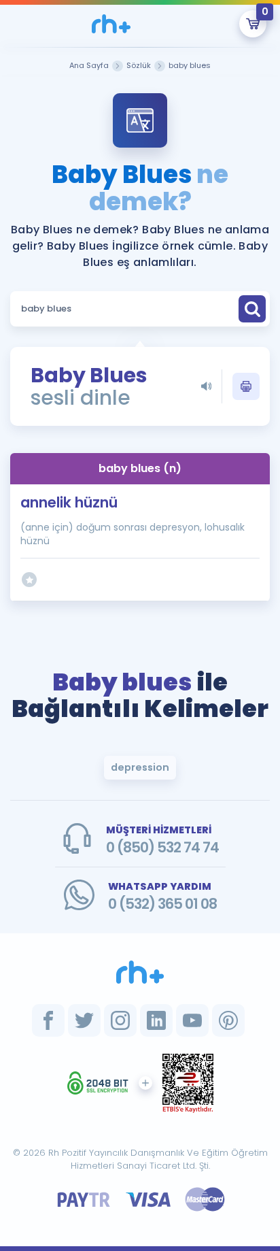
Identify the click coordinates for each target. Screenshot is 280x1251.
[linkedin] (156, 1020)
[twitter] (84, 1020)
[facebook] (48, 1020)
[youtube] (192, 1020)
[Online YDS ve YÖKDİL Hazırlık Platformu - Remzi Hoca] (140, 972)
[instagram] (120, 1020)
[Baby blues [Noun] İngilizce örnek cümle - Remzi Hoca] (111, 24)
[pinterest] (228, 1020)
